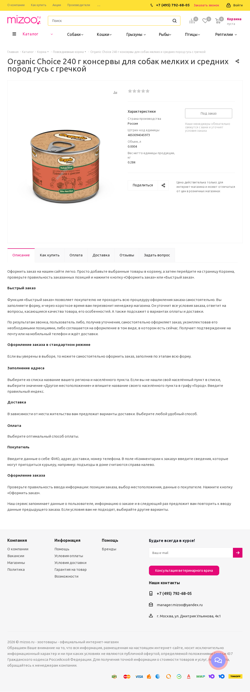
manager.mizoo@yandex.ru (180, 605)
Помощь (61, 549)
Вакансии (15, 556)
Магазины (16, 563)
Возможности (66, 576)
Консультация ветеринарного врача (184, 570)
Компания (17, 540)
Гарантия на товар (70, 569)
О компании (17, 549)
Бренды (109, 549)
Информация (67, 540)
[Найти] (174, 21)
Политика (16, 569)
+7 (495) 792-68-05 (174, 593)
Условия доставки (70, 563)
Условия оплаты (68, 556)
